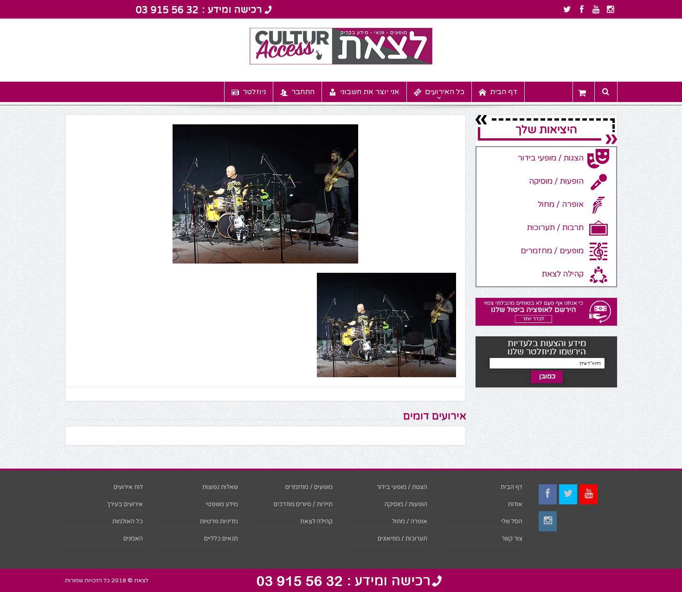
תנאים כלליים (221, 538)
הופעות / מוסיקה (406, 504)
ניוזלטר (254, 92)
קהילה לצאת (316, 521)
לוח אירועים (128, 487)
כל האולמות (127, 521)
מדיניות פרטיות (219, 521)
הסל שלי (511, 521)
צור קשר (512, 538)
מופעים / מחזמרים (309, 487)
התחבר (303, 92)
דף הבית (503, 92)
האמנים (133, 538)
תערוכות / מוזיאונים (402, 538)
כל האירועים (444, 92)
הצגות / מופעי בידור (402, 487)
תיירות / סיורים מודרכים (303, 504)
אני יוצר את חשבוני (369, 92)
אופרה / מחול (409, 521)
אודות (515, 504)
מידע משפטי (222, 504)
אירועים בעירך (125, 504)
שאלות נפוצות (220, 487)
